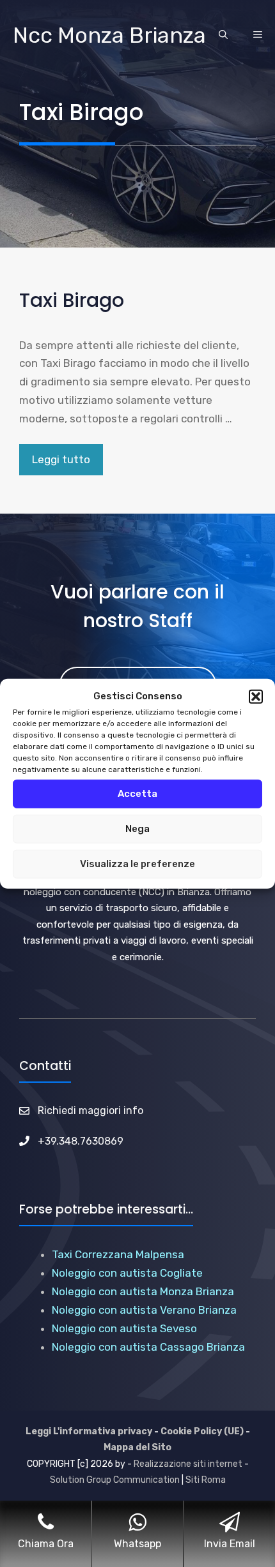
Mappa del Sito (137, 1447)
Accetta (137, 793)
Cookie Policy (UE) (202, 1431)
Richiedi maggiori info (90, 1110)
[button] (255, 696)
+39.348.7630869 (80, 1141)
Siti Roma (205, 1479)
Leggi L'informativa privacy (89, 1431)
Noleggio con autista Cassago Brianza (148, 1346)
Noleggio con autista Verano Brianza (144, 1309)
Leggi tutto (61, 459)
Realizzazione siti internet (188, 1464)
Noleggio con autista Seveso (124, 1328)
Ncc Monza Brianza (109, 35)
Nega (137, 829)
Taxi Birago (71, 300)
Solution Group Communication (115, 1479)
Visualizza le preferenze (137, 864)
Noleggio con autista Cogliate (127, 1272)
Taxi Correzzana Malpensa (118, 1254)
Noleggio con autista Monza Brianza (143, 1291)
